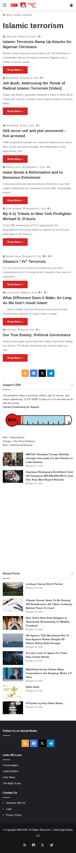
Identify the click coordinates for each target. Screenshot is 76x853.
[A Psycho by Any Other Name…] (13, 708)
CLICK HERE (31, 399)
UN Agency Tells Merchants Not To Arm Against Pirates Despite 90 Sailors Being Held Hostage (47, 639)
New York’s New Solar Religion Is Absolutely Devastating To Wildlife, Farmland (48, 621)
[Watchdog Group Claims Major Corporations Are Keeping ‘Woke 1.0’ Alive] (13, 674)
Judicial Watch (10, 771)
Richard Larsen (13, 167)
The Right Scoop (12, 783)
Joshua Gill (11, 36)
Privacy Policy (14, 815)
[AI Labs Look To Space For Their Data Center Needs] (13, 658)
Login (9, 809)
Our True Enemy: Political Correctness (37, 335)
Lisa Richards (12, 292)
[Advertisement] (38, 528)
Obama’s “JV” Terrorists (24, 261)
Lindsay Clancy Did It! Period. (44, 584)
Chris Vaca (11, 330)
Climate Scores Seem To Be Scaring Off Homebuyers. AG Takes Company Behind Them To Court (49, 604)
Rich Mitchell (12, 78)
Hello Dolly (32, 686)
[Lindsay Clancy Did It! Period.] (13, 589)
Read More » (15, 69)
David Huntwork (14, 208)
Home (8, 15)
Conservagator (10, 765)
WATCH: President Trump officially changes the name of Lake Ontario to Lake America (49, 458)
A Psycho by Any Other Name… (45, 703)
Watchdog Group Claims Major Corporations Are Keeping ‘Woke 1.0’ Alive (49, 673)
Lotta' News (9, 777)
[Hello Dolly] (13, 692)
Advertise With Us (15, 803)
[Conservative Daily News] (24, 5)
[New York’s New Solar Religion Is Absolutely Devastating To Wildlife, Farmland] (13, 623)
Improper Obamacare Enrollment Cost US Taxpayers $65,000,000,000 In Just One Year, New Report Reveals (49, 475)
